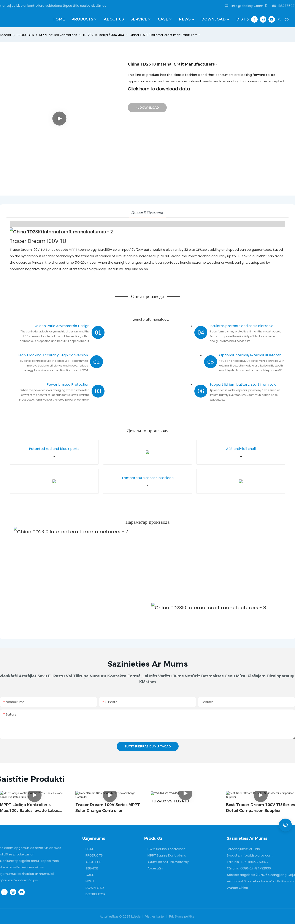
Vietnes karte (154, 916)
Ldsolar (5, 35)
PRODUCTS (25, 35)
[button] (248, 19)
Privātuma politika (181, 916)
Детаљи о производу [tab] (147, 212)
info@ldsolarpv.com (247, 5)
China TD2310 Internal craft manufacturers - (165, 35)
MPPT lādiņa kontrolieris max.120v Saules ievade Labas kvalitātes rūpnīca (29, 808)
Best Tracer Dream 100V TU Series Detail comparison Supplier (260, 807)
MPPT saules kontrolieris (58, 35)
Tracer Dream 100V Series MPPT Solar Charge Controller (107, 807)
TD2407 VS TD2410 (170, 801)
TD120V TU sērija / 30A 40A (103, 35)
